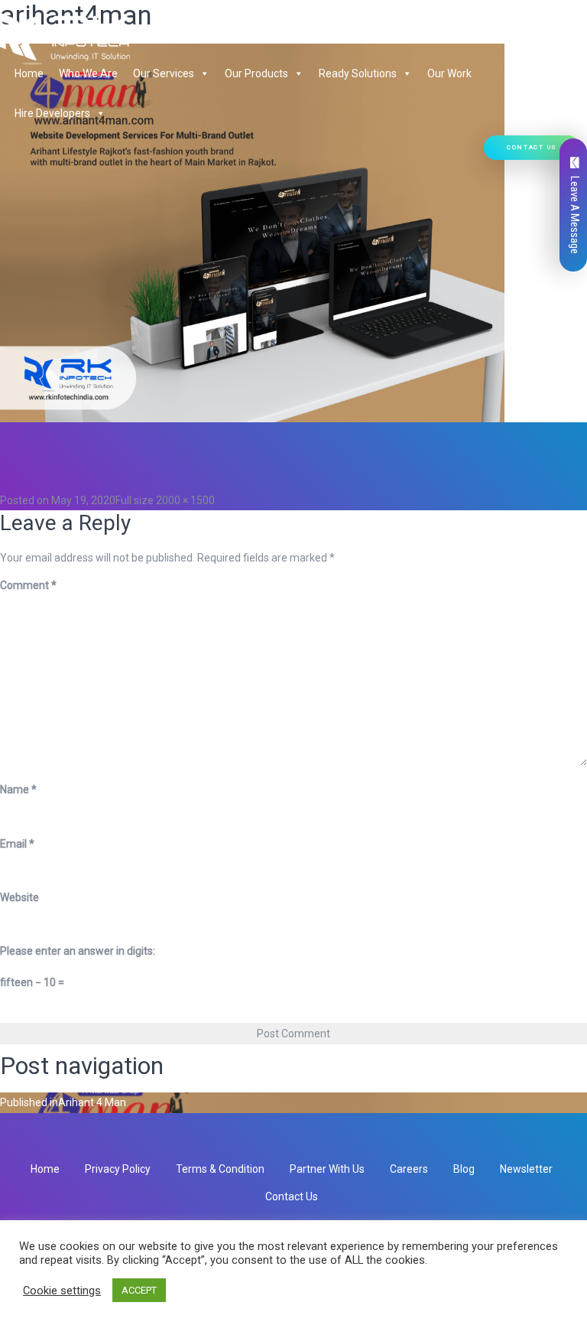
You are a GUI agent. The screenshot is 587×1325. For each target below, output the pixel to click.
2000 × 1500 (185, 500)
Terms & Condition (220, 1169)
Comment (28, 585)
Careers (409, 1169)
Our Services (163, 73)
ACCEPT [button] (139, 1290)
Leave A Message (575, 215)
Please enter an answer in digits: (77, 951)
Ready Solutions (358, 73)
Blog (464, 1169)
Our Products (256, 73)
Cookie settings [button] (62, 1290)
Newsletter (526, 1169)
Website (19, 897)
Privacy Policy (118, 1169)
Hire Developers (52, 113)
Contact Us (532, 147)
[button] (201, 73)
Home (29, 73)
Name (18, 789)
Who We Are (88, 73)
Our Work (449, 73)
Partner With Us (327, 1169)
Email (17, 844)
